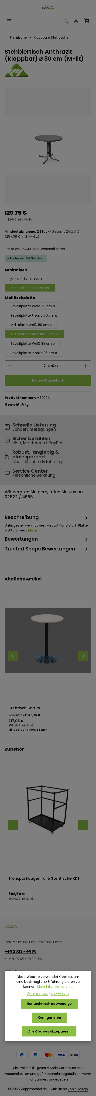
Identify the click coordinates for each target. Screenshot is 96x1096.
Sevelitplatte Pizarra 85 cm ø (33, 353)
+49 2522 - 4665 (21, 951)
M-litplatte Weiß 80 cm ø (31, 324)
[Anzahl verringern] (10, 365)
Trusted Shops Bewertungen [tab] (40, 548)
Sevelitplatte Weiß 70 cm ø (32, 306)
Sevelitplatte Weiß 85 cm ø (32, 343)
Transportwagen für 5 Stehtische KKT (44, 878)
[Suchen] (65, 20)
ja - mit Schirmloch (26, 278)
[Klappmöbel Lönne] (48, 70)
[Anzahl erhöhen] (85, 365)
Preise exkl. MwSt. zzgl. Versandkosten (35, 249)
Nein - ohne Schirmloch (29, 287)
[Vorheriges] (13, 656)
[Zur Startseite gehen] (48, 7)
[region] (48, 146)
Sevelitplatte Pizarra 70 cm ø (33, 315)
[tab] (47, 523)
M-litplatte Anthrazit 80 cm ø (34, 334)
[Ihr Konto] (76, 20)
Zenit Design (78, 1089)
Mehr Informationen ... (55, 986)
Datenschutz (37, 993)
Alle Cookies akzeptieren (49, 1031)
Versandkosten (17, 1073)
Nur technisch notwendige (49, 1003)
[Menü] (9, 20)
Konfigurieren (49, 1017)
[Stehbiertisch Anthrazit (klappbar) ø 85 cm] (48, 146)
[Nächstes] (83, 656)
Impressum (60, 993)
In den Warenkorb (48, 380)
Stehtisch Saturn (24, 708)
